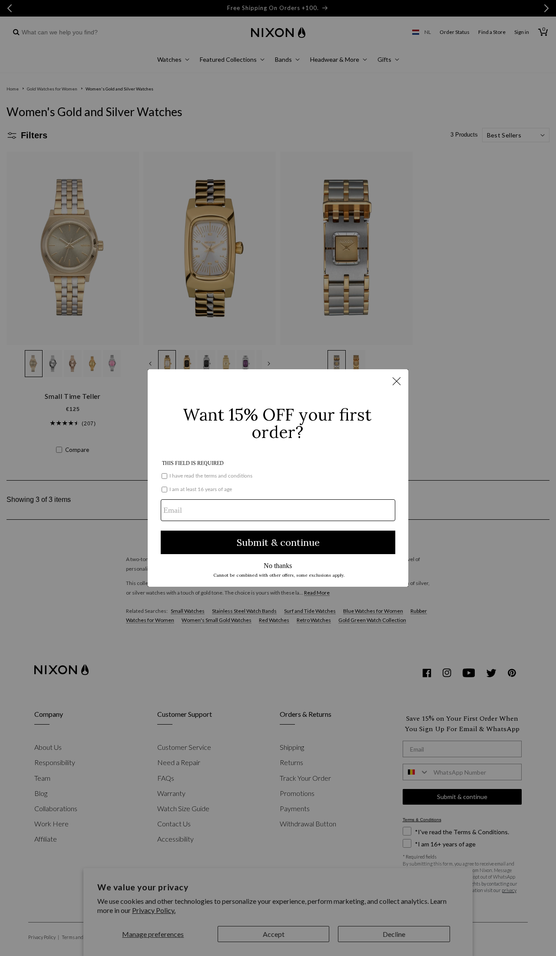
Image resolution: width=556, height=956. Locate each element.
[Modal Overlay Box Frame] (278, 478)
